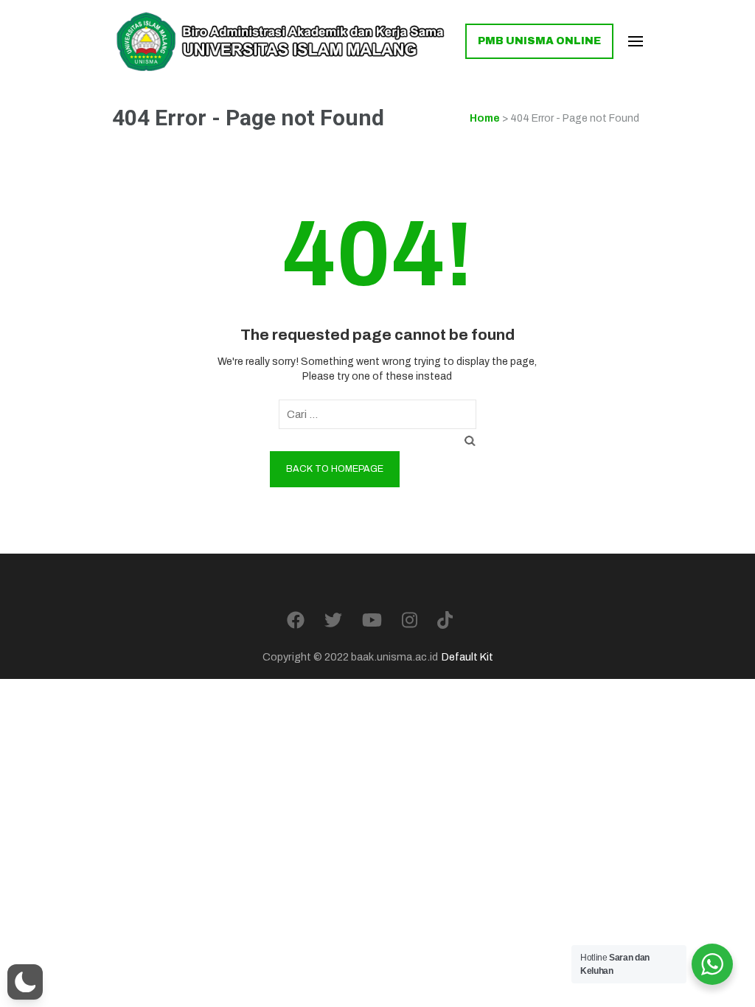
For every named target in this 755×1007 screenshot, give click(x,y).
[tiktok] (445, 620)
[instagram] (409, 620)
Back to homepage (334, 469)
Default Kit (467, 657)
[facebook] (296, 620)
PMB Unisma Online (539, 40)
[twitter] (333, 620)
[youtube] (372, 620)
